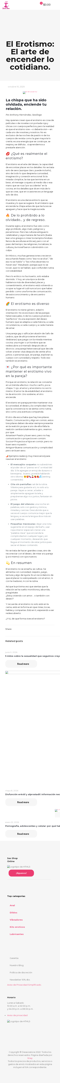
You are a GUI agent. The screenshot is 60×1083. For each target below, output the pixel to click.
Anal (12, 905)
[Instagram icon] (37, 1071)
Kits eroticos (17, 927)
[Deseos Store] (6, 5)
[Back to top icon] (30, 1045)
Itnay (30, 1058)
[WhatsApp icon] (23, 1071)
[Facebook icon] (26, 1071)
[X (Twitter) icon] (30, 1071)
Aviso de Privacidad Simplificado (24, 984)
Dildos (13, 912)
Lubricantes (17, 934)
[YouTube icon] (33, 1071)
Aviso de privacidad (17, 1015)
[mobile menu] (55, 5)
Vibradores (16, 919)
